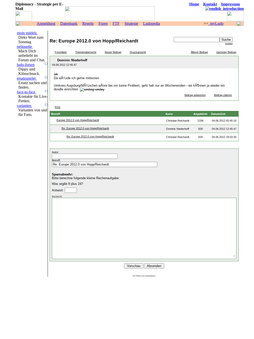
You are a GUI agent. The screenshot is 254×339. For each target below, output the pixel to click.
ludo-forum (25, 65)
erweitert (229, 43)
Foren (103, 23)
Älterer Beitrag (199, 52)
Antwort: (58, 190)
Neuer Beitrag (113, 52)
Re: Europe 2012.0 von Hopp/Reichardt (85, 128)
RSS (57, 107)
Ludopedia (151, 23)
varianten (24, 105)
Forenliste (61, 52)
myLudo (215, 23)
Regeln (88, 23)
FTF (116, 23)
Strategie (131, 23)
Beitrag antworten (195, 95)
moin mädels (27, 33)
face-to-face (26, 92)
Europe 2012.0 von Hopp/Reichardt (78, 120)
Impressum (230, 4)
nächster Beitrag (226, 52)
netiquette (25, 46)
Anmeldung (46, 23)
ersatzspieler (27, 78)
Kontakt (210, 4)
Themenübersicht (85, 52)
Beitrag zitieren (223, 95)
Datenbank (68, 23)
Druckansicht (138, 52)
